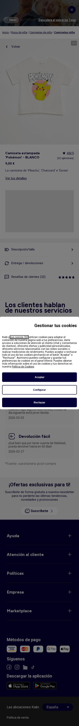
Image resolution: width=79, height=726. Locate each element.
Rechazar (39, 402)
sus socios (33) (19, 337)
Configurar (39, 389)
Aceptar (39, 377)
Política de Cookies (23, 366)
